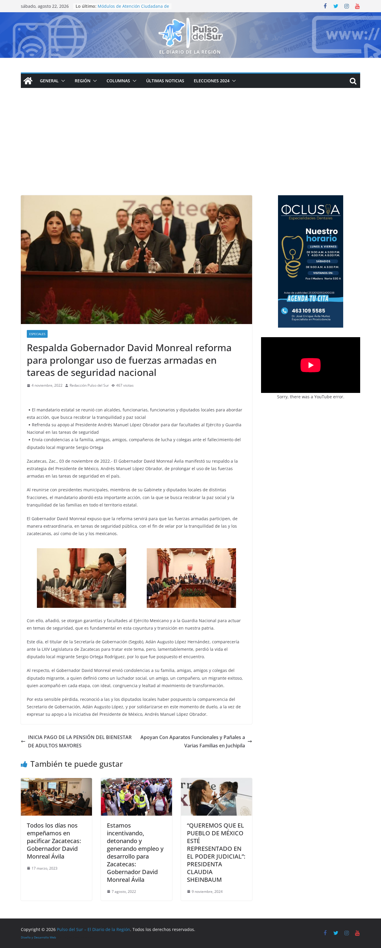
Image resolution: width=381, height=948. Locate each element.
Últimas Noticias (165, 80)
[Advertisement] (190, 150)
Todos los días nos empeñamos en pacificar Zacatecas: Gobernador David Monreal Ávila (54, 840)
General (49, 80)
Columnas (118, 80)
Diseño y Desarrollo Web (38, 937)
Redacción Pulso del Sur (89, 385)
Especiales (37, 334)
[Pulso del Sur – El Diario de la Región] (190, 16)
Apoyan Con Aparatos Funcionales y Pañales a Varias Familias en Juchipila (192, 741)
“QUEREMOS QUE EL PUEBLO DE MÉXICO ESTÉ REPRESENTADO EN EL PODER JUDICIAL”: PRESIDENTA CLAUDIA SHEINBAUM (216, 852)
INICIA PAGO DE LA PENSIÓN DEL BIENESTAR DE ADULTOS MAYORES (80, 741)
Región (82, 80)
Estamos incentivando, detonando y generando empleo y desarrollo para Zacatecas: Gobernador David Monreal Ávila (135, 852)
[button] (62, 81)
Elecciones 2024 (211, 80)
